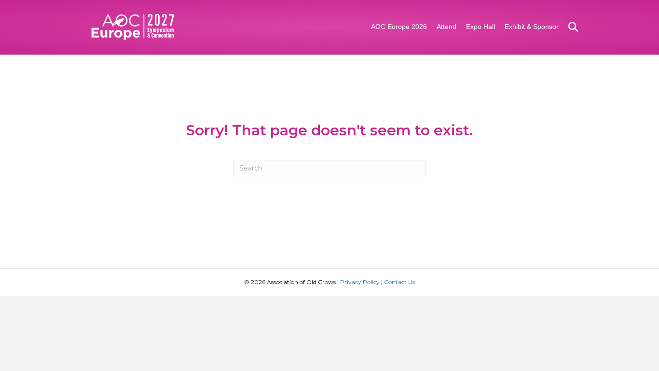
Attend (446, 26)
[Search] (569, 27)
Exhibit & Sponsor (532, 26)
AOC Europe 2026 (399, 26)
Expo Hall (480, 26)
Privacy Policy (360, 281)
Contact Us (399, 281)
